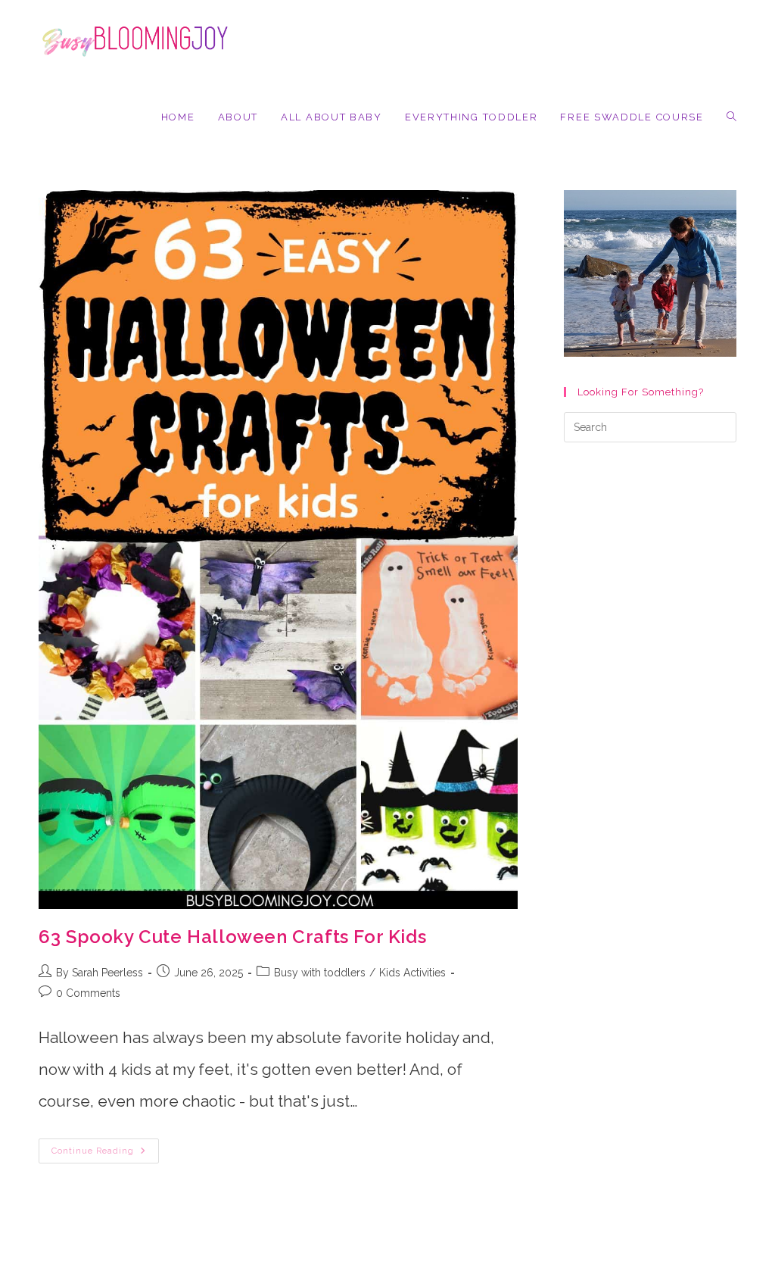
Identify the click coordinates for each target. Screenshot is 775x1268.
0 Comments (88, 993)
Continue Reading (105, 1154)
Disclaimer (625, 1262)
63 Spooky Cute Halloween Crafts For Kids (232, 937)
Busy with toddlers (320, 973)
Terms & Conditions (696, 1262)
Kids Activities (412, 973)
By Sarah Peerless (99, 973)
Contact (512, 1262)
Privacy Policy (566, 1262)
